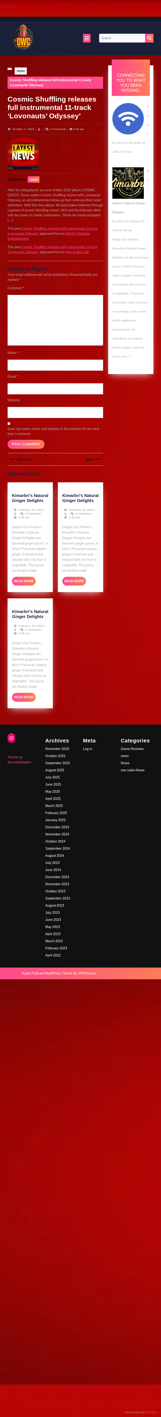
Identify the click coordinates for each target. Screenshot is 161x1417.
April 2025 (53, 798)
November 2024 (57, 834)
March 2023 (54, 941)
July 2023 (52, 912)
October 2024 (55, 841)
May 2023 (52, 927)
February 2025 (56, 813)
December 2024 (57, 827)
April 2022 (53, 955)
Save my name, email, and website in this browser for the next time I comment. (53, 431)
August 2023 (54, 905)
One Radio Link (77, 252)
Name (13, 353)
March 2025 (54, 806)
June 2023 (53, 919)
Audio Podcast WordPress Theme (47, 973)
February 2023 (56, 948)
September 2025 (57, 763)
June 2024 (53, 870)
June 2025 (53, 784)
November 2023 (57, 884)
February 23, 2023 (31, 509)
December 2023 (57, 877)
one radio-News (132, 770)
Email (13, 376)
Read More (25, 582)
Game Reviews (132, 749)
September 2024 (57, 848)
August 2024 (54, 855)
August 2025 (54, 770)
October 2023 (55, 891)
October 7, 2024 (23, 129)
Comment (16, 288)
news (21, 71)
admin (120, 142)
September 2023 (57, 898)
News (125, 763)
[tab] (87, 38)
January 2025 (55, 820)
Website (14, 400)
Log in (87, 749)
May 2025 (52, 791)
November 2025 (57, 749)
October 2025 (55, 756)
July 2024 (52, 863)
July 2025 (52, 777)
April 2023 (53, 934)
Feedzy (151, 1412)
